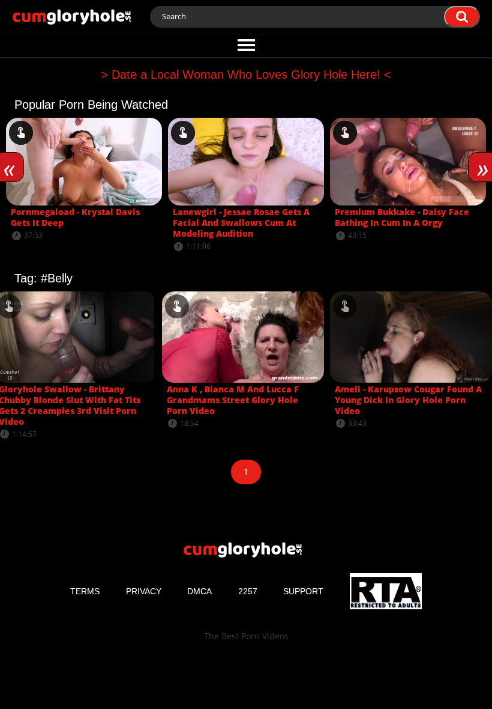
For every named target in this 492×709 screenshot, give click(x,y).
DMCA (199, 591)
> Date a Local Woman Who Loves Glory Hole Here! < (246, 74)
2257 (247, 591)
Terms (85, 591)
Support (303, 591)
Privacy (143, 591)
